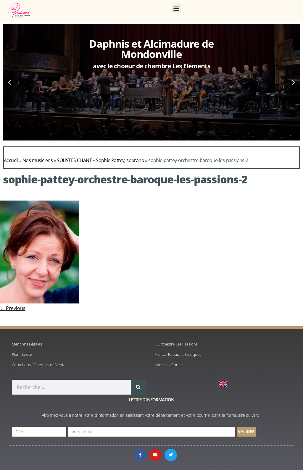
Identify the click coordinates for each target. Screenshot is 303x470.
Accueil (11, 160)
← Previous (12, 308)
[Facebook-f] (140, 455)
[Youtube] (155, 455)
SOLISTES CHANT (74, 160)
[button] (176, 8)
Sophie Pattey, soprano (120, 160)
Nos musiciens (37, 160)
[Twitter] (171, 455)
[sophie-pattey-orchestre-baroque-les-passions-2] (39, 301)
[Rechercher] (138, 387)
